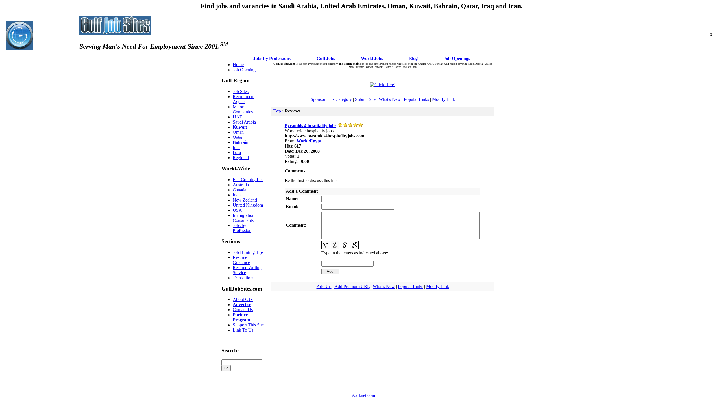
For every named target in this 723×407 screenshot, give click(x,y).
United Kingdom (248, 205)
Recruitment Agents (243, 99)
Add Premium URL (352, 286)
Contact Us (243, 309)
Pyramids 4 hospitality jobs (310, 125)
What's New (390, 99)
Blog (413, 58)
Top (277, 111)
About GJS (243, 299)
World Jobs (372, 58)
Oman (238, 132)
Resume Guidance (241, 260)
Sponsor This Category (331, 99)
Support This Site (248, 324)
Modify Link (443, 99)
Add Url (324, 286)
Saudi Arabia (244, 122)
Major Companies (243, 109)
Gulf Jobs (326, 58)
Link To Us (243, 330)
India (237, 194)
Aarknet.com (363, 395)
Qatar (238, 137)
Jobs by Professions (272, 58)
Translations (243, 277)
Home (238, 64)
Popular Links (416, 99)
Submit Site (365, 99)
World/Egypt (309, 140)
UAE (237, 116)
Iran (236, 147)
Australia (241, 184)
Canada (239, 189)
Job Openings (457, 58)
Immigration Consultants (243, 218)
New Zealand (245, 200)
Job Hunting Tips (248, 252)
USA (237, 210)
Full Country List (248, 179)
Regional (241, 157)
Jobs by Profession (242, 228)
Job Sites (241, 91)
